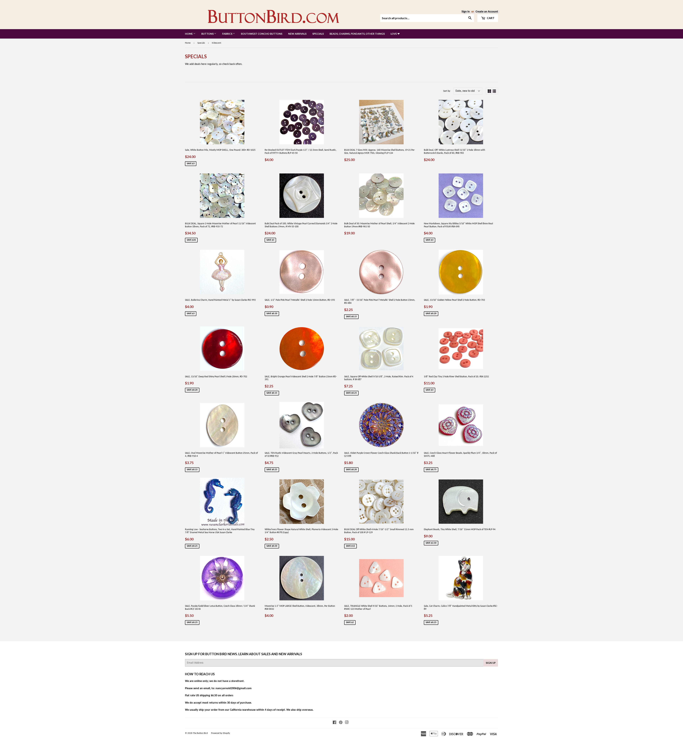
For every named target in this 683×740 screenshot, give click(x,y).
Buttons (207, 33)
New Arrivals (297, 33)
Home (189, 33)
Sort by (446, 91)
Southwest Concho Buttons (261, 33)
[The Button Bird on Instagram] (347, 723)
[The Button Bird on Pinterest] (341, 723)
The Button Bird (200, 733)
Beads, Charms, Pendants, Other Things (357, 33)
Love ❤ (395, 33)
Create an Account (487, 11)
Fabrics (227, 33)
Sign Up (491, 662)
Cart (490, 18)
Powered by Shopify (220, 733)
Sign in (466, 11)
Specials (318, 33)
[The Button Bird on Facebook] (334, 723)
